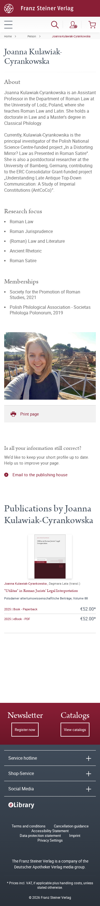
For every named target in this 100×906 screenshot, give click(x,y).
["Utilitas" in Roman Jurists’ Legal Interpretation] (50, 557)
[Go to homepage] (38, 8)
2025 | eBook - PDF (17, 619)
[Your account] (73, 24)
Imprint (74, 835)
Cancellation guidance (71, 826)
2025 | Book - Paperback (21, 609)
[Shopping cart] (92, 24)
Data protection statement (40, 835)
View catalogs (75, 729)
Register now (25, 729)
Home (8, 36)
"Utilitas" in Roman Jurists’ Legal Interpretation (41, 590)
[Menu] (8, 24)
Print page (29, 414)
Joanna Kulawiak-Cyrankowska (71, 36)
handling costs (71, 883)
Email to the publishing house (40, 474)
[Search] (55, 24)
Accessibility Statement (50, 831)
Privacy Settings (50, 840)
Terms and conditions (29, 826)
